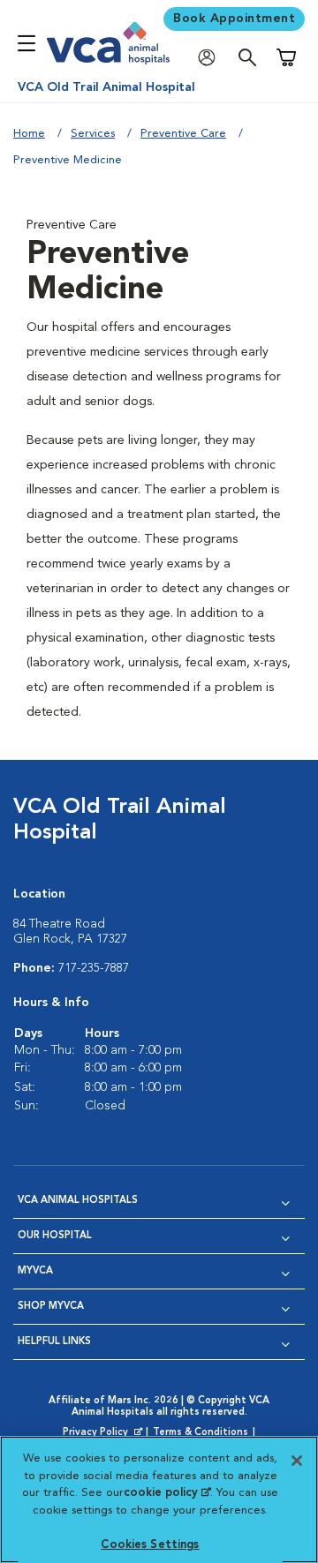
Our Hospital (55, 1236)
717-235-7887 (93, 968)
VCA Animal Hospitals (78, 1201)
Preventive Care (183, 133)
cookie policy (167, 1493)
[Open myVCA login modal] (211, 57)
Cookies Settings (150, 1545)
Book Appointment (234, 18)
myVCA (35, 1271)
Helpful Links (54, 1342)
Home (29, 133)
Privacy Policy (104, 1433)
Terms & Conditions (200, 1433)
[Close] (296, 1460)
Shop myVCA (51, 1306)
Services (93, 133)
